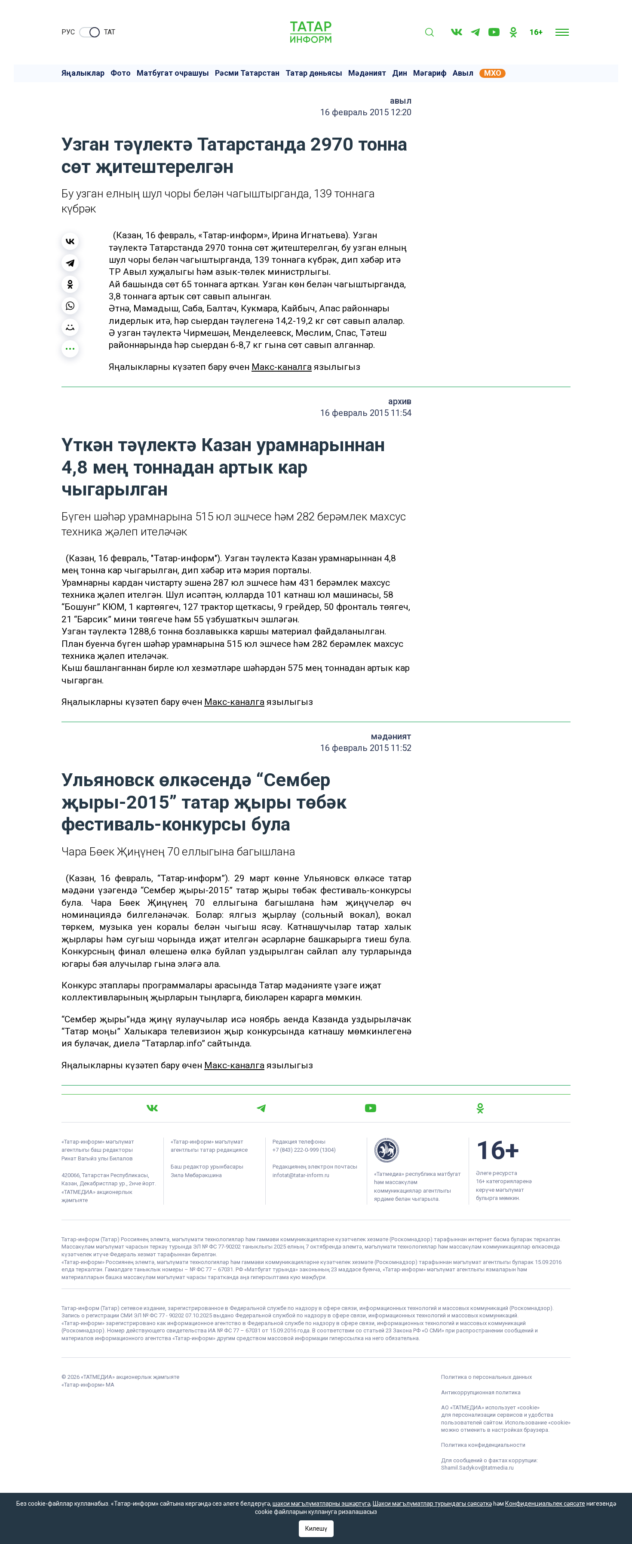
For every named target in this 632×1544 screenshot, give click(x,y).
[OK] (513, 32)
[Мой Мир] (70, 327)
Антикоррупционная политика (481, 1392)
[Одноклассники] (70, 284)
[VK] (456, 32)
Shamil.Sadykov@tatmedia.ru (477, 1467)
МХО (492, 73)
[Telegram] (475, 32)
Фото (120, 73)
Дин (399, 73)
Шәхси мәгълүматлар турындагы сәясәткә (432, 1503)
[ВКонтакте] (70, 241)
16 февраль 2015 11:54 (365, 413)
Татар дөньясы (313, 73)
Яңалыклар (82, 73)
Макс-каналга (282, 367)
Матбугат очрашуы (173, 73)
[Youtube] (494, 32)
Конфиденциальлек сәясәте (545, 1503)
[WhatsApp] (70, 305)
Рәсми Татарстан (247, 73)
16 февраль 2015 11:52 (365, 748)
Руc (68, 32)
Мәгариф (430, 73)
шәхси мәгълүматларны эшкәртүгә (321, 1503)
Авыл (463, 73)
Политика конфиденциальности (483, 1445)
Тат (109, 32)
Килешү (316, 1528)
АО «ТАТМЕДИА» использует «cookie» (490, 1407)
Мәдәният (367, 73)
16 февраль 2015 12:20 (365, 112)
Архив (399, 401)
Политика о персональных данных (486, 1377)
